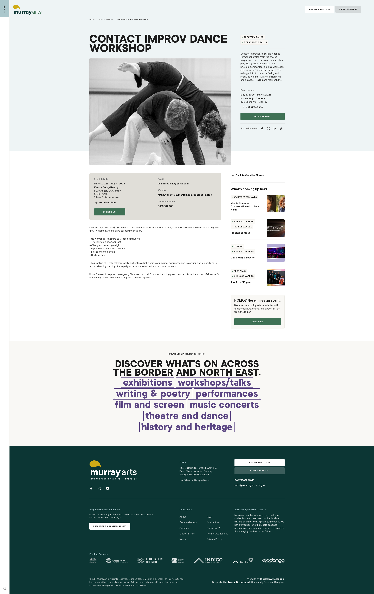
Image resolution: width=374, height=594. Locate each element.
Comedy (238, 246)
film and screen (149, 405)
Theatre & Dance (254, 37)
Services (184, 528)
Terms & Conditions (217, 534)
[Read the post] (276, 203)
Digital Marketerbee (272, 579)
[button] (4, 588)
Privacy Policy (214, 539)
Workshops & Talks (255, 42)
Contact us (213, 522)
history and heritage (187, 427)
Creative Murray (188, 522)
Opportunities (187, 534)
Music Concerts (244, 222)
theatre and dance (187, 416)
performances (227, 394)
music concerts (224, 405)
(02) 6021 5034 (244, 479)
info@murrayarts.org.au (250, 485)
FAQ (209, 517)
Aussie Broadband (239, 582)
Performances (243, 227)
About (183, 517)
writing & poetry (153, 394)
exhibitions (147, 383)
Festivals (240, 271)
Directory (212, 528)
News (183, 539)
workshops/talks (214, 383)
